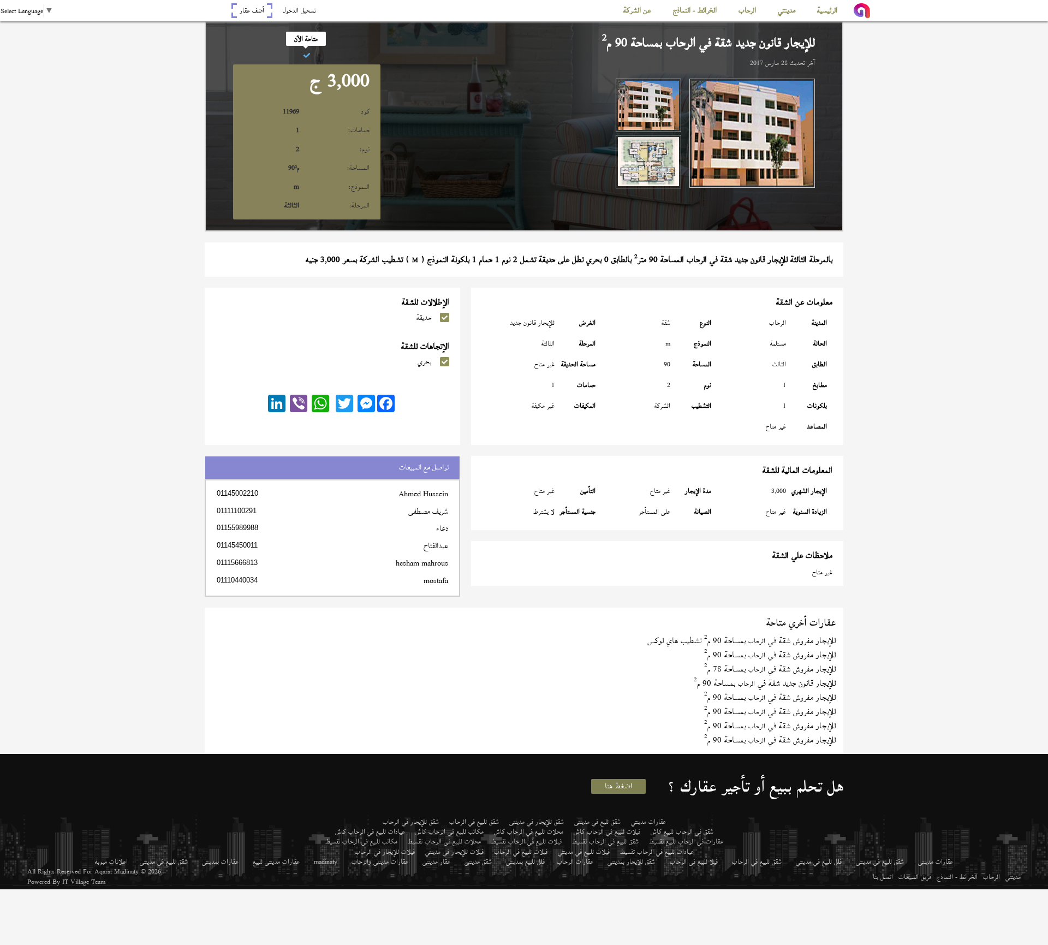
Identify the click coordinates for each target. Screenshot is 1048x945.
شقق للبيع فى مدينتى (880, 861)
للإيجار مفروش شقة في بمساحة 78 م (770, 669)
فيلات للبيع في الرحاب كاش (607, 831)
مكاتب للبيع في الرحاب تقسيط (361, 841)
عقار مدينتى (436, 861)
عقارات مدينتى (935, 861)
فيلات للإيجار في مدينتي (454, 852)
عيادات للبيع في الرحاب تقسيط (657, 852)
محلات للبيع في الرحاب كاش (528, 831)
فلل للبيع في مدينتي (819, 861)
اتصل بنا (883, 877)
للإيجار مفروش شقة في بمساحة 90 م (770, 655)
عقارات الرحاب (575, 861)
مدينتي (1013, 877)
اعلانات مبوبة (111, 861)
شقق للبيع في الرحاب (474, 822)
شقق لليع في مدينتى (597, 822)
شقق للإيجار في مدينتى (536, 822)
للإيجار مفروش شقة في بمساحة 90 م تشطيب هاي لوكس (741, 640)
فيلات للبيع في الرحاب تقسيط (526, 841)
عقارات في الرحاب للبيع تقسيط (686, 841)
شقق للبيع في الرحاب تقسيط (605, 841)
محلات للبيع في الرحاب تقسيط (444, 841)
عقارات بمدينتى (220, 861)
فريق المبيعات (914, 877)
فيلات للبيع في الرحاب (520, 852)
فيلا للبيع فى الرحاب (694, 861)
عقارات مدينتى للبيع (276, 861)
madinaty (325, 861)
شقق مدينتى (478, 861)
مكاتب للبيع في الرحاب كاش (449, 831)
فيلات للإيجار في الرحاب (385, 852)
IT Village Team (83, 882)
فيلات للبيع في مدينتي (584, 852)
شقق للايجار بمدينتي (631, 861)
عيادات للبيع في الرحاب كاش (370, 831)
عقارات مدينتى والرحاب (380, 861)
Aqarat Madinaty (116, 871)
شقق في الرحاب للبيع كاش (682, 831)
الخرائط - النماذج (957, 877)
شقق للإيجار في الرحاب (411, 822)
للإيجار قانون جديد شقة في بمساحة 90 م (765, 683)
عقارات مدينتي (648, 822)
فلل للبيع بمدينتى (525, 861)
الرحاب (991, 877)
